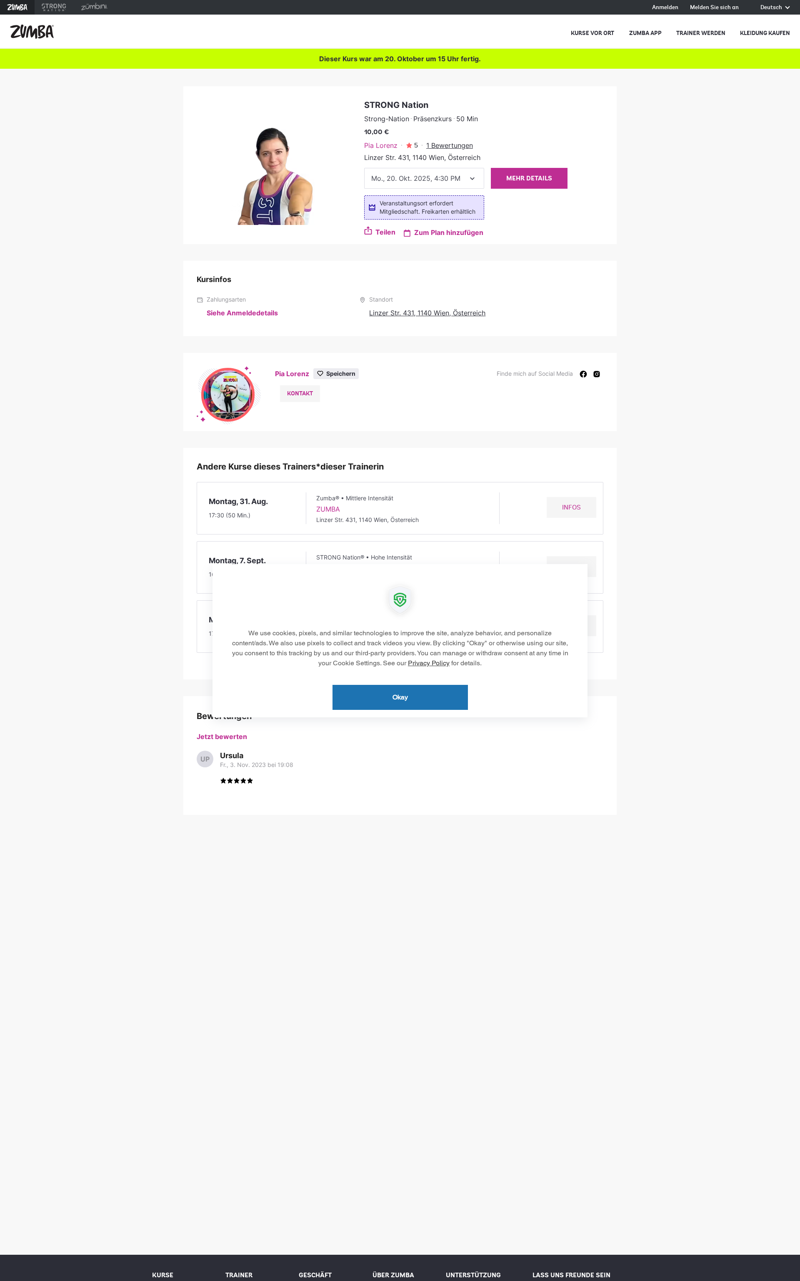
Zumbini (94, 7)
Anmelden (665, 7)
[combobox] (424, 178)
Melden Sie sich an (714, 7)
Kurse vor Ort (592, 33)
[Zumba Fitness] (32, 32)
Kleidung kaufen (765, 33)
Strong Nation (54, 7)
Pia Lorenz (381, 145)
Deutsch (771, 7)
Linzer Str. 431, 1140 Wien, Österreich (427, 313)
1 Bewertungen (449, 145)
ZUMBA (328, 509)
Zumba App (645, 33)
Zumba (17, 7)
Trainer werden (700, 33)
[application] (400, 640)
